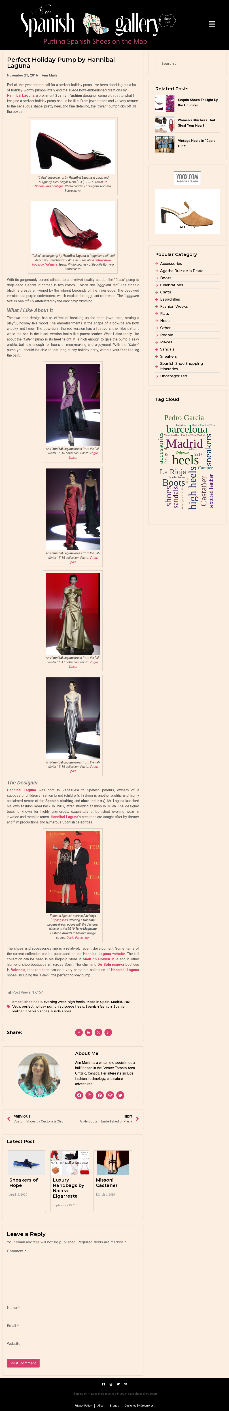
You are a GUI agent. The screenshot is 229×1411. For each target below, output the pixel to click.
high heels (76, 1002)
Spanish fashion (99, 1007)
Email (13, 1325)
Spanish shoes (37, 1011)
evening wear (55, 1002)
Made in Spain (97, 1002)
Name (13, 1307)
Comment (16, 1251)
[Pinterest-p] (126, 1384)
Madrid (116, 1002)
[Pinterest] (100, 1095)
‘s (101, 959)
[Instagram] (89, 1095)
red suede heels (71, 1007)
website (104, 954)
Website (13, 1343)
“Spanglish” (59, 920)
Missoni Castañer (107, 1182)
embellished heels (27, 1002)
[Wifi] (110, 1095)
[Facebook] (79, 1095)
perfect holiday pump (39, 1007)
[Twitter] (120, 1095)
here (45, 970)
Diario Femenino (78, 937)
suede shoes (61, 1011)
